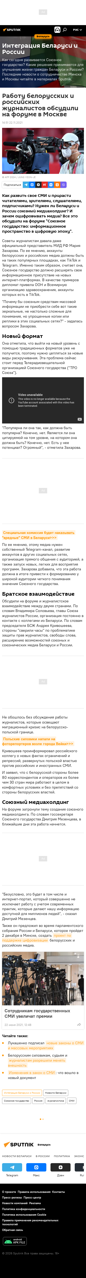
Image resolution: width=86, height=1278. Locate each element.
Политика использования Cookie (24, 1214)
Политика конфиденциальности (23, 1209)
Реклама (35, 1203)
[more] (79, 1024)
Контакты (58, 1192)
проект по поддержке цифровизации (37, 938)
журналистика (55, 1100)
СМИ (72, 1100)
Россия (38, 1100)
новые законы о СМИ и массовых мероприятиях (46, 1045)
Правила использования (34, 1192)
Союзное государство (16, 1100)
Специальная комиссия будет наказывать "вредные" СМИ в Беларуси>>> (38, 535)
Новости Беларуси (55, 1092)
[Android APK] (15, 1241)
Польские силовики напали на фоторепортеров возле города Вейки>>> (37, 741)
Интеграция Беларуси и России (22, 1092)
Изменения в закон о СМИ (32, 1072)
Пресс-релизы (12, 1197)
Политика (62, 1156)
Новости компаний (15, 1203)
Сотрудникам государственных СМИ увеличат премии (37, 1013)
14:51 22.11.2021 (12, 122)
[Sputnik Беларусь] (12, 31)
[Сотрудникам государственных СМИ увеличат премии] (43, 978)
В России (43, 1156)
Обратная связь (12, 1230)
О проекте (9, 1192)
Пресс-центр (32, 1197)
